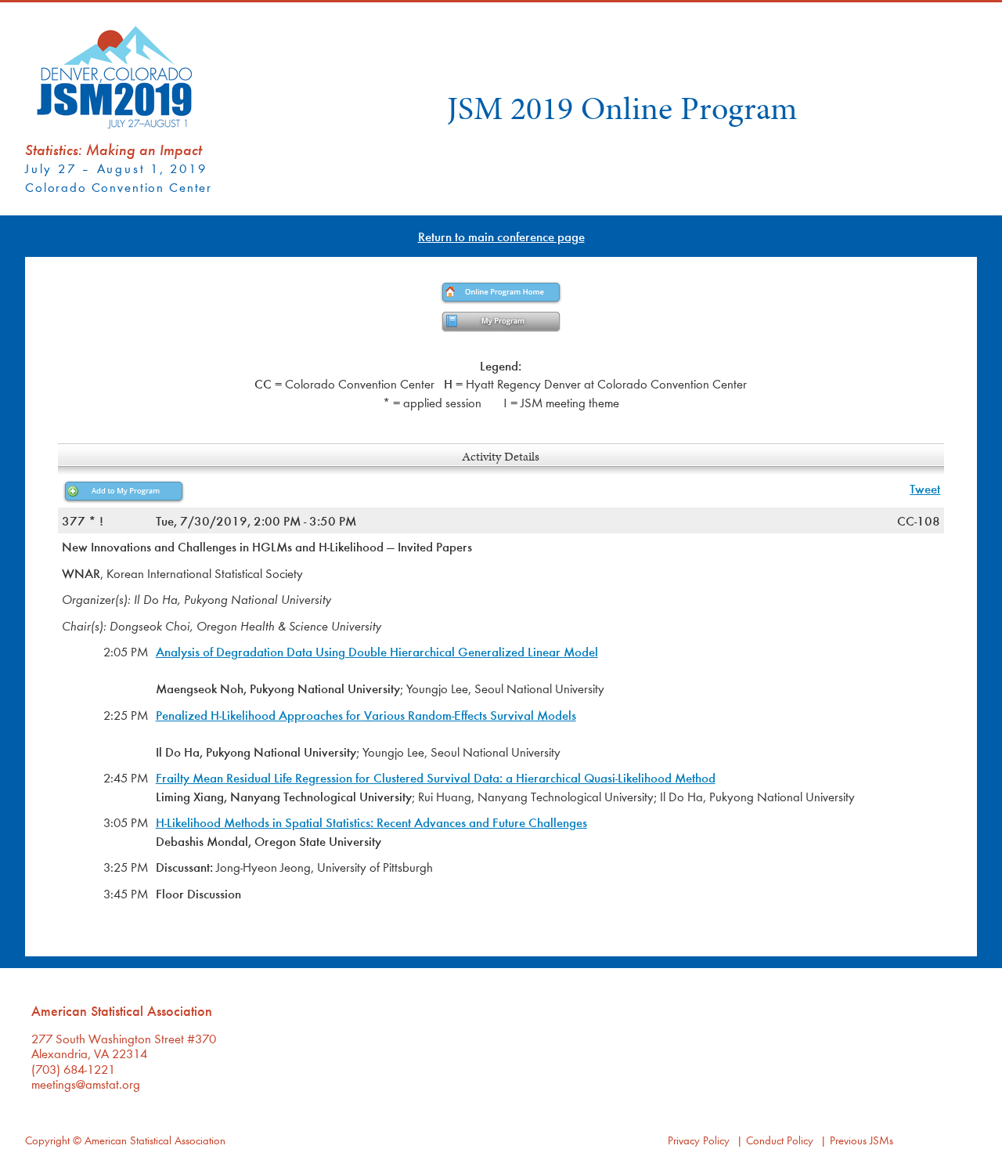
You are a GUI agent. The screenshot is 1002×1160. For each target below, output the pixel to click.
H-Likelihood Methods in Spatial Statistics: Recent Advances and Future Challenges (371, 822)
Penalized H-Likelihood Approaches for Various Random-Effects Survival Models (366, 715)
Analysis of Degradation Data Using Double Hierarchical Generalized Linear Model (377, 651)
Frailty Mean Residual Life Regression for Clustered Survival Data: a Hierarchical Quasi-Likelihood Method (435, 777)
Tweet (925, 488)
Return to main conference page (501, 236)
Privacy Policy (699, 1140)
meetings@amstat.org (85, 1083)
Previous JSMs (861, 1140)
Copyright (47, 1140)
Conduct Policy (779, 1140)
